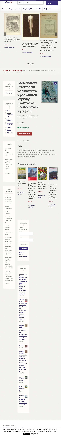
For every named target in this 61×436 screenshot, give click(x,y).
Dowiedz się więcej (41, 196)
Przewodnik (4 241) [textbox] (9, 93)
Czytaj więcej (34, 433)
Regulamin (9, 132)
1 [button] (27, 63)
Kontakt (38, 9)
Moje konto (47, 9)
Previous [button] (5, 34)
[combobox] (9, 93)
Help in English (27, 9)
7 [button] (33, 63)
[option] (12, 30)
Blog (10, 9)
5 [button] (31, 63)
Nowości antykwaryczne (10, 114)
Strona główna (9, 70)
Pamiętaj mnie (23, 244)
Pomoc (18, 9)
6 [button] (32, 63)
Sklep (3, 9)
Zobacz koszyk (23, 256)
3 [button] (29, 63)
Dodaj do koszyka (9, 47)
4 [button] (30, 63)
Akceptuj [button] (26, 433)
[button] (55, 83)
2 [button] (28, 63)
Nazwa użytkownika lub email (23, 229)
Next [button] (56, 34)
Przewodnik (18, 70)
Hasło (20, 237)
